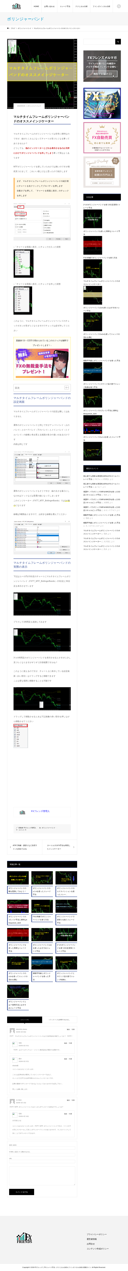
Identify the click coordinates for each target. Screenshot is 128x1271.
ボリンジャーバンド (34, 106)
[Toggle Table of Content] (65, 387)
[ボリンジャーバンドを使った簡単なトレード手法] (102, 245)
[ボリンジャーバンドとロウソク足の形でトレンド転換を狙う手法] (102, 398)
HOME (36, 6)
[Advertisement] (42, 771)
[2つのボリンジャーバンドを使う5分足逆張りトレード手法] (102, 219)
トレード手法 (65, 6)
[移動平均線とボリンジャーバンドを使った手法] (102, 371)
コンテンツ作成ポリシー (98, 1249)
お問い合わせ (49, 6)
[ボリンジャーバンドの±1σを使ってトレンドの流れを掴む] (102, 348)
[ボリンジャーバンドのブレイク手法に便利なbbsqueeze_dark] (102, 424)
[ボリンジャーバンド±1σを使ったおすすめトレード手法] (102, 321)
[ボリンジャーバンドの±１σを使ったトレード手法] (102, 451)
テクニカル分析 (81, 6)
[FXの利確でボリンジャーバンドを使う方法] (102, 268)
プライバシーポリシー (97, 1234)
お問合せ (91, 1244)
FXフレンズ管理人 (30, 828)
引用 (73, 1029)
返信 (68, 1029)
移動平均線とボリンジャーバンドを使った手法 (101, 361)
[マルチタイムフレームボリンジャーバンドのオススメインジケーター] (102, 295)
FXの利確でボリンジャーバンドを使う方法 (100, 258)
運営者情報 (92, 1239)
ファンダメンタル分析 (101, 6)
